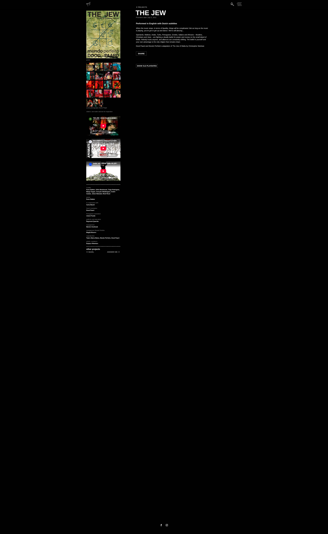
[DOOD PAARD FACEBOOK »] (161, 525)
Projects (142, 7)
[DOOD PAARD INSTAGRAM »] (167, 525)
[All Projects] (132, 12)
